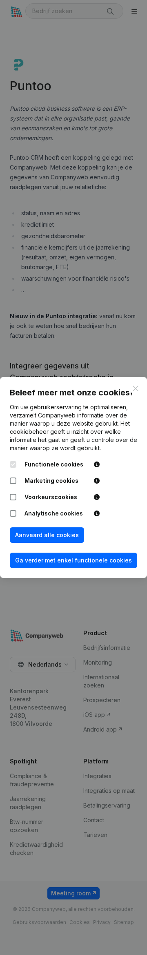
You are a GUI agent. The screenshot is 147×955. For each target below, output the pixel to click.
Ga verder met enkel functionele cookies (73, 560)
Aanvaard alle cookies (47, 534)
